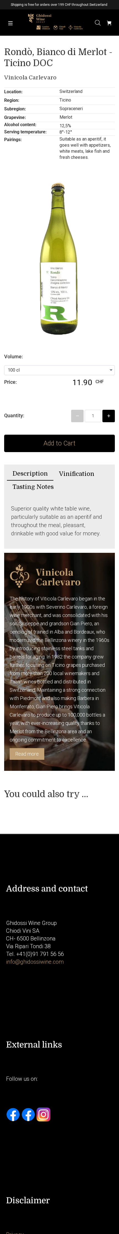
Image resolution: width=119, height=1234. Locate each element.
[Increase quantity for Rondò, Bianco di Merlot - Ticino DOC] (108, 416)
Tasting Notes (33, 486)
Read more (27, 754)
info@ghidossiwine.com (35, 961)
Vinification (76, 473)
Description (30, 473)
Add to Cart (59, 443)
